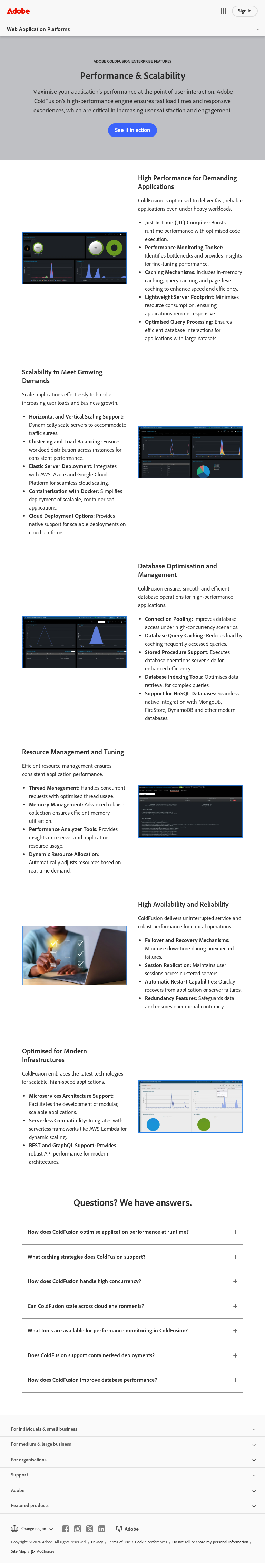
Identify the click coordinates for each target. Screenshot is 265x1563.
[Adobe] (18, 11)
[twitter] (89, 1528)
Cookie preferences (151, 1542)
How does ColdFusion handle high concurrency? (84, 1281)
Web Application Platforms (38, 29)
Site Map (18, 1551)
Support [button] (19, 1475)
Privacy (97, 1542)
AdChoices (46, 1551)
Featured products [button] (30, 1506)
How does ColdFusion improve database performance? (92, 1380)
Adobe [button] (17, 1490)
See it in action (132, 130)
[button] (223, 11)
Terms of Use (119, 1542)
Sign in (245, 11)
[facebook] (65, 1528)
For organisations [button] (29, 1460)
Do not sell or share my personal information (210, 1542)
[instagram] (77, 1528)
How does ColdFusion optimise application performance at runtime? (108, 1232)
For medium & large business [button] (41, 1444)
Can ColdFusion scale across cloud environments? (86, 1306)
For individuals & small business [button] (44, 1429)
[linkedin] (101, 1528)
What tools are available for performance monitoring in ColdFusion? (108, 1330)
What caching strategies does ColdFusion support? (86, 1256)
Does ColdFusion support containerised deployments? (91, 1355)
